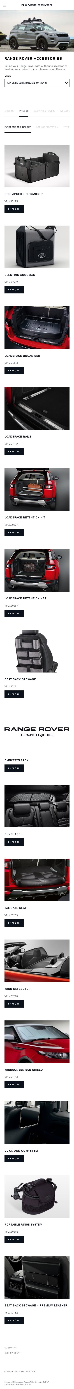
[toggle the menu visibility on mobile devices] (4, 5)
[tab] (9, 111)
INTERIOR (23, 110)
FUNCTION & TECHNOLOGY (17, 126)
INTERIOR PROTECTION (47, 126)
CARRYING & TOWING (44, 110)
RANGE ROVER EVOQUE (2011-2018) (27, 83)
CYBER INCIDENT (12, 1353)
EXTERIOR (9, 110)
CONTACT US (10, 1347)
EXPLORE (14, 209)
